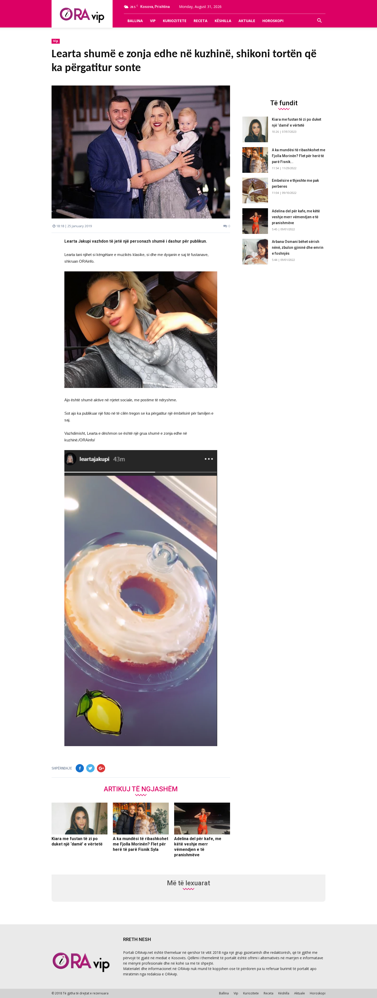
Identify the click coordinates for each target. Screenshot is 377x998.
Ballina (135, 20)
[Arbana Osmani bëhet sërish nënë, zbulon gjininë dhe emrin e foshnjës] (255, 251)
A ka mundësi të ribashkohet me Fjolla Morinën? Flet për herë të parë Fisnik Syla (140, 844)
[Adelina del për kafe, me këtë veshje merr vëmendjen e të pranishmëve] (202, 818)
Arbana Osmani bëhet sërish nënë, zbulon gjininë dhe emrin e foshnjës (297, 247)
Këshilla (223, 20)
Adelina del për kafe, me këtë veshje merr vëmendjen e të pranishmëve (296, 217)
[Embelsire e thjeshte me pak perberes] (255, 190)
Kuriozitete (174, 20)
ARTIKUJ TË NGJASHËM (141, 788)
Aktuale (247, 20)
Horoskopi (272, 20)
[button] (319, 21)
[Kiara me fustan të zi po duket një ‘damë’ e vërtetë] (79, 818)
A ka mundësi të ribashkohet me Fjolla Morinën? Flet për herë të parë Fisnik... (298, 156)
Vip (153, 20)
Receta (200, 20)
